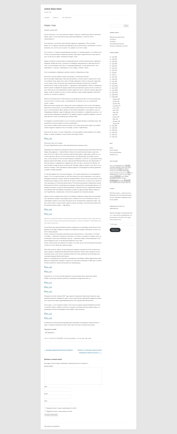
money (117, 174)
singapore (113, 178)
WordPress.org (114, 154)
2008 (113, 97)
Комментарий (48, 366)
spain (119, 178)
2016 (113, 79)
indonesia (125, 170)
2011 (113, 90)
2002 (113, 136)
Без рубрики (72, 338)
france (111, 169)
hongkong (112, 170)
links (132, 172)
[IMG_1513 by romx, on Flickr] (48, 282)
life (128, 172)
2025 (113, 59)
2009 (113, 94)
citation (129, 167)
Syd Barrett (113, 39)
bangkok (118, 165)
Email (46, 393)
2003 (113, 134)
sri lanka (123, 178)
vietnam (123, 182)
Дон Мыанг (113, 41)
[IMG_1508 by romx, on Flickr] (48, 209)
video (119, 182)
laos (126, 172)
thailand (114, 180)
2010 (113, 92)
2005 (113, 130)
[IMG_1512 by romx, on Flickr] (48, 214)
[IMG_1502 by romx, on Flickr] (48, 291)
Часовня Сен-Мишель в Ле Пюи (118, 46)
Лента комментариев (115, 152)
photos (118, 176)
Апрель (115, 116)
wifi (130, 182)
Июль (114, 110)
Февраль (115, 121)
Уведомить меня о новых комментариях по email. (61, 408)
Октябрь (115, 103)
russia (126, 176)
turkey (111, 182)
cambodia (112, 167)
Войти (111, 148)
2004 (113, 132)
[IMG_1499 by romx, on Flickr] (48, 318)
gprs (115, 169)
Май (114, 114)
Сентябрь (115, 105)
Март (114, 119)
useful (115, 182)
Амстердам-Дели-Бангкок (117, 43)
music (121, 174)
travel (89, 338)
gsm (124, 168)
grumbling (119, 169)
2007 (113, 125)
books (128, 165)
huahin (116, 170)
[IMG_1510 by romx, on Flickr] (48, 313)
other (129, 174)
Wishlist (55, 17)
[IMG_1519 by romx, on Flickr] (48, 287)
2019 (113, 72)
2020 (113, 70)
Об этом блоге (66, 17)
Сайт (45, 401)
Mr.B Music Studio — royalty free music (120, 193)
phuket (122, 176)
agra (83, 338)
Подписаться (115, 230)
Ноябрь (115, 101)
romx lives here (52, 8)
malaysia (113, 174)
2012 (113, 88)
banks (123, 165)
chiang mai (124, 167)
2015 (113, 81)
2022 (113, 65)
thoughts (120, 180)
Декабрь (115, 99)
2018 (113, 74)
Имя (46, 386)
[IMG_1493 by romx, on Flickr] (48, 138)
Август (115, 108)
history (127, 169)
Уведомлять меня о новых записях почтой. (59, 411)
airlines (111, 165)
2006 (113, 128)
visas (127, 182)
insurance (112, 172)
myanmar (125, 174)
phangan (112, 176)
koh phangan (122, 172)
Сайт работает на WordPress (52, 426)
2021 (113, 68)
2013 (113, 85)
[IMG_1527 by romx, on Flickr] (48, 271)
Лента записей (114, 150)
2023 (113, 63)
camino (117, 167)
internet (116, 172)
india (86, 338)
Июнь (114, 112)
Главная (46, 17)
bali (114, 165)
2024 (113, 61)
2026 (113, 57)
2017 (113, 77)
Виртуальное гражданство (117, 37)
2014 (113, 83)
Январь (115, 123)
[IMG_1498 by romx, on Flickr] (48, 267)
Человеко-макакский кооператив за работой (58, 350)
